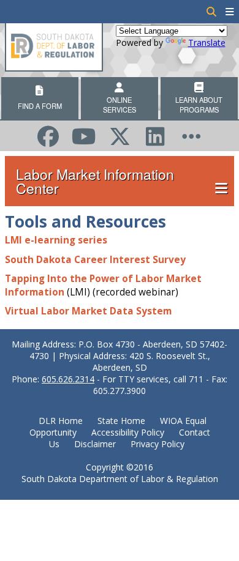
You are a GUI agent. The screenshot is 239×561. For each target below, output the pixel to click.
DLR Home (61, 420)
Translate (207, 42)
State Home (121, 420)
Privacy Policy (157, 444)
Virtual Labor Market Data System (88, 311)
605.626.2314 (68, 379)
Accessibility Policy (127, 432)
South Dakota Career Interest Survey (95, 259)
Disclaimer (95, 444)
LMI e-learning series (56, 240)
